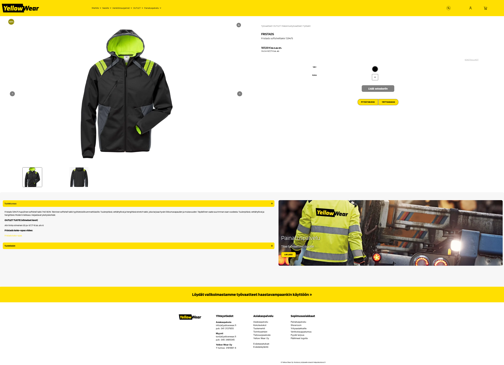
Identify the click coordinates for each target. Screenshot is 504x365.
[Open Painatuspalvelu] (160, 8)
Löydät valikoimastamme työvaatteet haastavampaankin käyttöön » (252, 294)
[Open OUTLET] (142, 8)
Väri (314, 67)
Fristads (267, 34)
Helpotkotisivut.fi (319, 362)
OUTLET (277, 26)
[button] (239, 93)
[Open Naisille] (111, 8)
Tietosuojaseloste (262, 335)
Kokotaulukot (259, 325)
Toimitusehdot (260, 331)
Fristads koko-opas (13, 235)
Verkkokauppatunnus (301, 331)
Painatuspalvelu (298, 322)
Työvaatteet (266, 26)
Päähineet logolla (299, 338)
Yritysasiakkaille (298, 328)
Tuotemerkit (259, 328)
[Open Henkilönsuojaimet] (131, 8)
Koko (314, 75)
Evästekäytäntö (260, 347)
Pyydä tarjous (297, 335)
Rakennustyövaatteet (292, 26)
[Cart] (485, 8)
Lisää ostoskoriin (378, 88)
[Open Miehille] (100, 8)
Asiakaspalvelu (260, 322)
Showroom (296, 325)
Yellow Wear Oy (261, 338)
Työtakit (307, 26)
